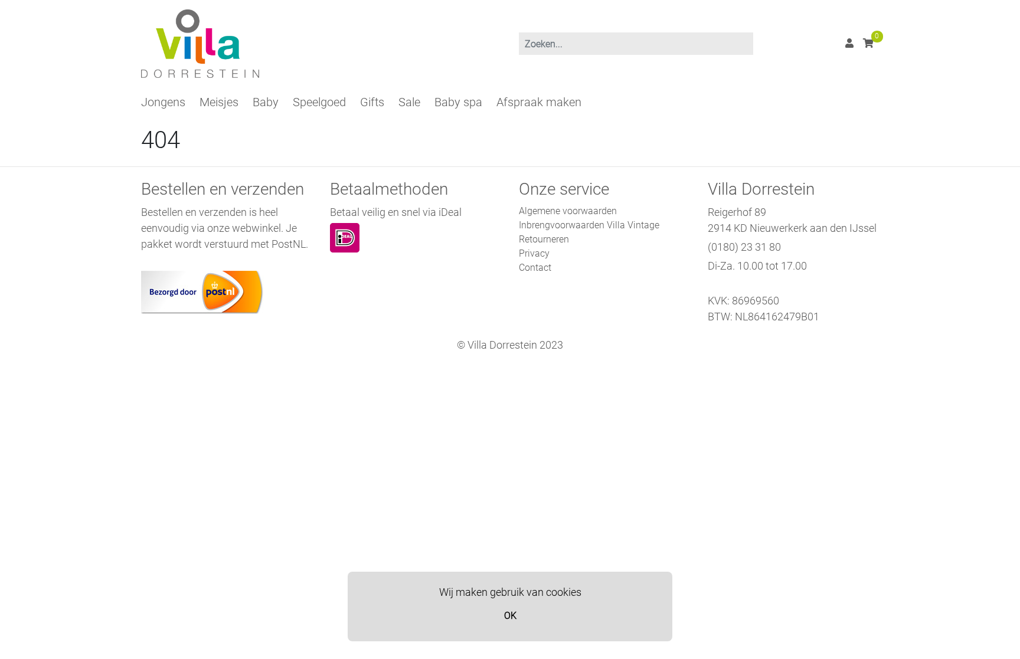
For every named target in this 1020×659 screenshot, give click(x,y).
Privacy (534, 253)
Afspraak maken (538, 102)
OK (510, 615)
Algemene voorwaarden (568, 211)
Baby (266, 102)
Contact (535, 267)
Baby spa (458, 102)
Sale (409, 102)
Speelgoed (319, 102)
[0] (868, 43)
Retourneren (544, 239)
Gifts (372, 102)
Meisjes (219, 102)
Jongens (163, 102)
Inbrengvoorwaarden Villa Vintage (589, 225)
